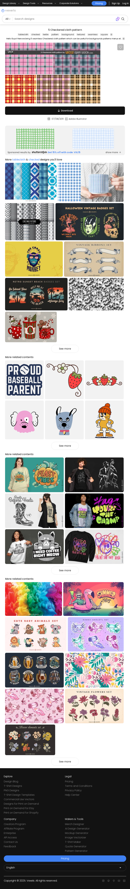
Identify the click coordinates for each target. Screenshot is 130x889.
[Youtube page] (119, 880)
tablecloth (23, 34)
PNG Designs (11, 790)
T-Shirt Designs (13, 786)
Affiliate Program (14, 828)
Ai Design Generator (77, 828)
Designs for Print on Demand (21, 804)
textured (81, 34)
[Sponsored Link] (35, 139)
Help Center (72, 795)
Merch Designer (74, 824)
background (68, 34)
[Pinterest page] (114, 880)
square (104, 34)
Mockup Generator (76, 833)
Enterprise (10, 833)
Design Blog (11, 781)
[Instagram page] (103, 880)
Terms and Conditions (78, 786)
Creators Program (15, 824)
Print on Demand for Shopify (21, 813)
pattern (55, 34)
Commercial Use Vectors (19, 799)
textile (45, 34)
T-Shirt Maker (73, 842)
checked (35, 34)
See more (65, 349)
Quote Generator (75, 846)
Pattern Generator (76, 851)
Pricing (69, 781)
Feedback (10, 846)
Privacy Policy (73, 790)
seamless (93, 34)
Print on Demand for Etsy (19, 808)
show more (112, 152)
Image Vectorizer (75, 837)
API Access (10, 837)
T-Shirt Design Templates (19, 795)
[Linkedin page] (124, 880)
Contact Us (11, 842)
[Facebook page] (108, 880)
